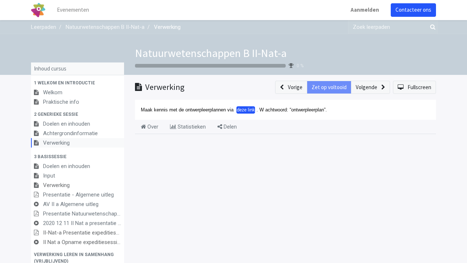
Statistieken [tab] (191, 126)
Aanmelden (365, 9)
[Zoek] (431, 27)
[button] (77, 83)
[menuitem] (73, 10)
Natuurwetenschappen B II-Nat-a (211, 53)
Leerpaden (43, 27)
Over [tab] (152, 126)
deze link (246, 110)
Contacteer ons (413, 9)
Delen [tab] (229, 126)
